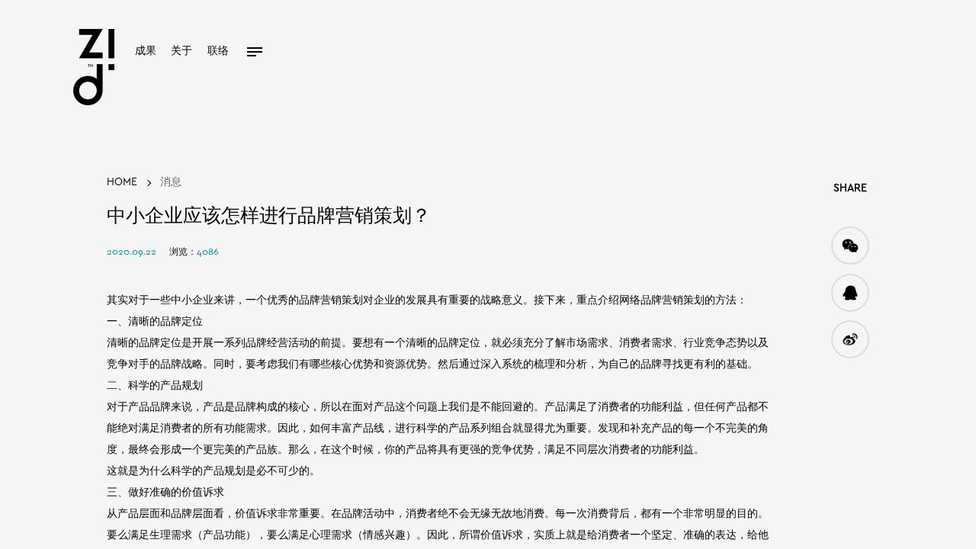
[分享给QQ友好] (850, 293)
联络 (218, 51)
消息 (170, 182)
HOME (122, 182)
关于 (181, 51)
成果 (145, 51)
